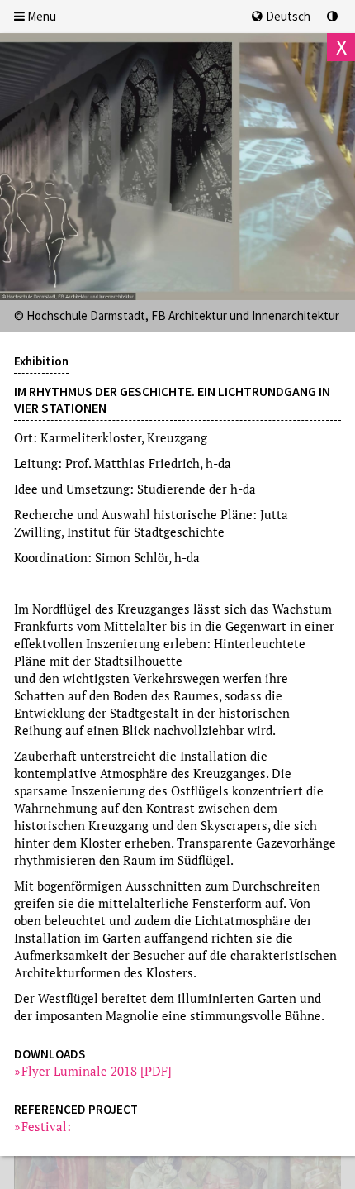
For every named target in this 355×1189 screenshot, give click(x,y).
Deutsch (288, 16)
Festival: (46, 1126)
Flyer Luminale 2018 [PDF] (97, 1070)
